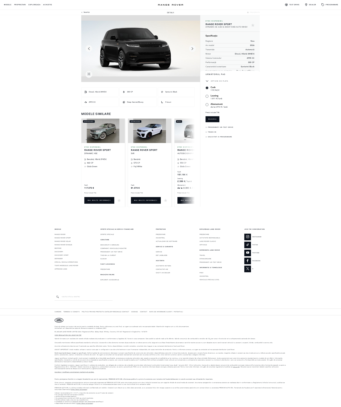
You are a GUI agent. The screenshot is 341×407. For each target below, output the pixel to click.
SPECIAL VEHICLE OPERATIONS (66, 262)
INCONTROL (160, 238)
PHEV (201, 273)
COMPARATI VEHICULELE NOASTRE (113, 248)
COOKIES (134, 312)
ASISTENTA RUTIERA (163, 266)
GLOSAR (103, 259)
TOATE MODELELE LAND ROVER (66, 265)
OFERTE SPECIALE (107, 234)
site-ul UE (236, 367)
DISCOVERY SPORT (62, 255)
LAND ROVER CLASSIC (208, 241)
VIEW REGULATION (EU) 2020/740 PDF (68, 335)
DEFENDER (59, 258)
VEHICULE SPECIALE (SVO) (209, 280)
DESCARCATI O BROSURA (109, 245)
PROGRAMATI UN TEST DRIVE (111, 252)
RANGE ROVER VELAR (63, 241)
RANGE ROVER (60, 234)
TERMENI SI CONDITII (71, 312)
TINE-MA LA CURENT (108, 255)
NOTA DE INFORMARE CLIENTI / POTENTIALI (166, 312)
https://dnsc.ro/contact (79, 389)
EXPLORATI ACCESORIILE (109, 280)
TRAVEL (202, 255)
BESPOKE (58, 248)
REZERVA (212, 119)
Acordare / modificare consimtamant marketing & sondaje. (74, 372)
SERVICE (159, 252)
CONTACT (143, 312)
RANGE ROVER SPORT (63, 238)
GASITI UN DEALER (163, 273)
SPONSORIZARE (205, 259)
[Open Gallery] (89, 74)
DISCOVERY (59, 252)
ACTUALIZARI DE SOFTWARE (166, 241)
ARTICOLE (203, 245)
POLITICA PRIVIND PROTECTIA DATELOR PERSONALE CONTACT (105, 312)
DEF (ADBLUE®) (161, 255)
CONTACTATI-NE (162, 269)
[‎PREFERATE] (119, 200)
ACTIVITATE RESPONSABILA (210, 238)
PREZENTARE (105, 269)
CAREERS (58, 312)
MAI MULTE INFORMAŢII (99, 200)
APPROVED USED (61, 269)
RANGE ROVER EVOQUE (63, 245)
